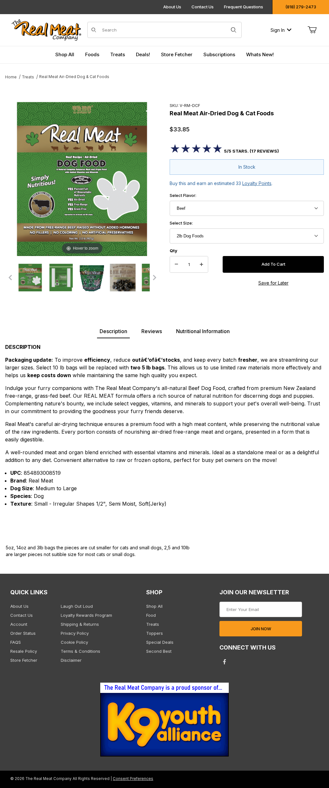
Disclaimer (71, 660)
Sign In (278, 30)
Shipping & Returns (80, 624)
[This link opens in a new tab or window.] (164, 721)
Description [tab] (113, 331)
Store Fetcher (23, 660)
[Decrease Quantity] (176, 264)
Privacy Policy (75, 633)
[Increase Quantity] (201, 264)
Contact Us (202, 6)
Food (151, 615)
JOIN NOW (261, 628)
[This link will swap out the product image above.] (82, 178)
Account (18, 624)
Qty (173, 250)
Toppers (154, 633)
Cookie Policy (74, 642)
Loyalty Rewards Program (86, 615)
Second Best (159, 651)
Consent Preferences (133, 778)
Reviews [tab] (151, 331)
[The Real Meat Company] (48, 30)
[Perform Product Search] (233, 30)
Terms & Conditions (80, 651)
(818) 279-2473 (300, 6)
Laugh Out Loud (77, 606)
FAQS (15, 642)
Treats (152, 624)
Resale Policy (23, 651)
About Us (172, 6)
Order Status (23, 633)
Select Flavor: (183, 195)
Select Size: (181, 223)
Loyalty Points (256, 183)
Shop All (154, 606)
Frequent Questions (243, 6)
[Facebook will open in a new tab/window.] (224, 662)
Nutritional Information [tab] (203, 331)
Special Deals (159, 642)
